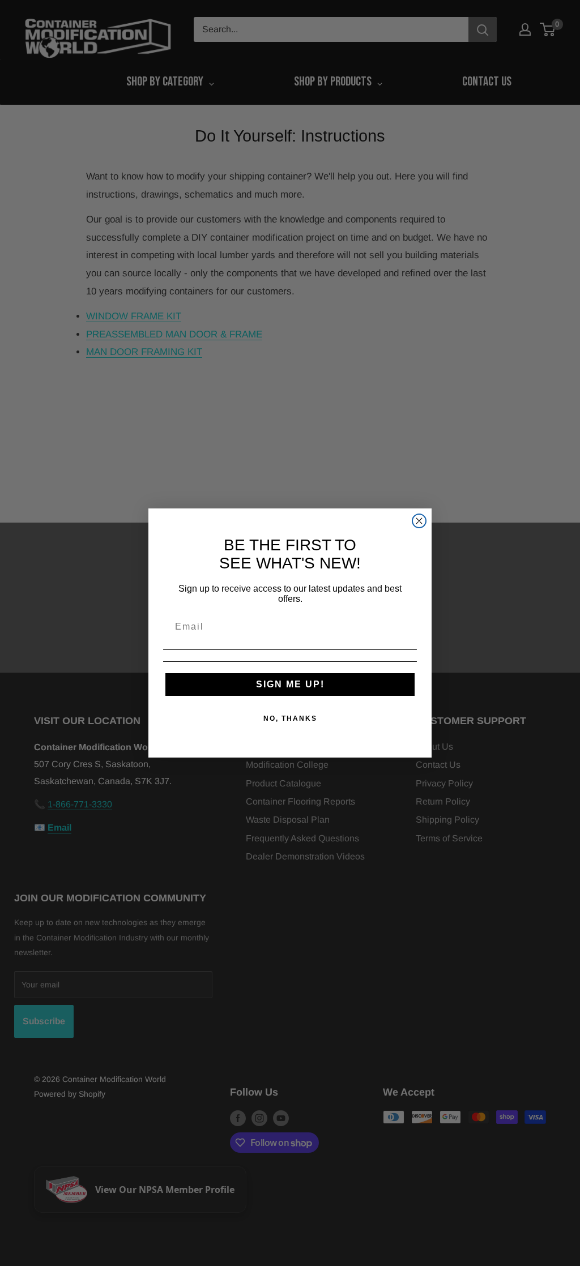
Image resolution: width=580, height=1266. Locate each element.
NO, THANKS (290, 718)
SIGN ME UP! (290, 684)
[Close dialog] (419, 521)
